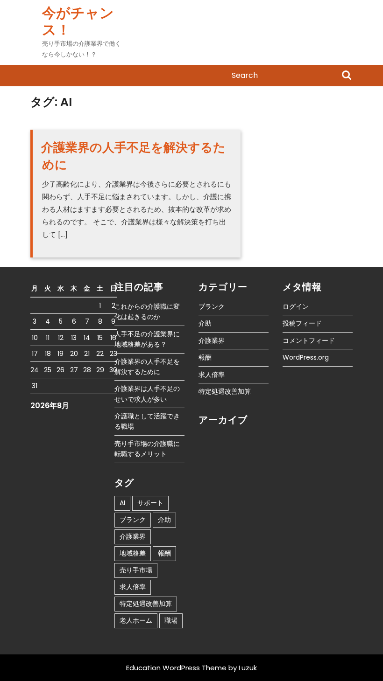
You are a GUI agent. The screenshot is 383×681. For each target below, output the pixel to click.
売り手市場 (136, 570)
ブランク (133, 519)
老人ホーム (136, 620)
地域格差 (133, 553)
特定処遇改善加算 (146, 603)
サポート (150, 502)
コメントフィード (309, 340)
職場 (170, 620)
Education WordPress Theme (176, 668)
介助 (164, 519)
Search (346, 76)
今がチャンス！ (78, 21)
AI (122, 502)
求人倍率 (133, 586)
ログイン (296, 306)
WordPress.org (306, 357)
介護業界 (133, 536)
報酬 (164, 553)
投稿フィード (302, 323)
